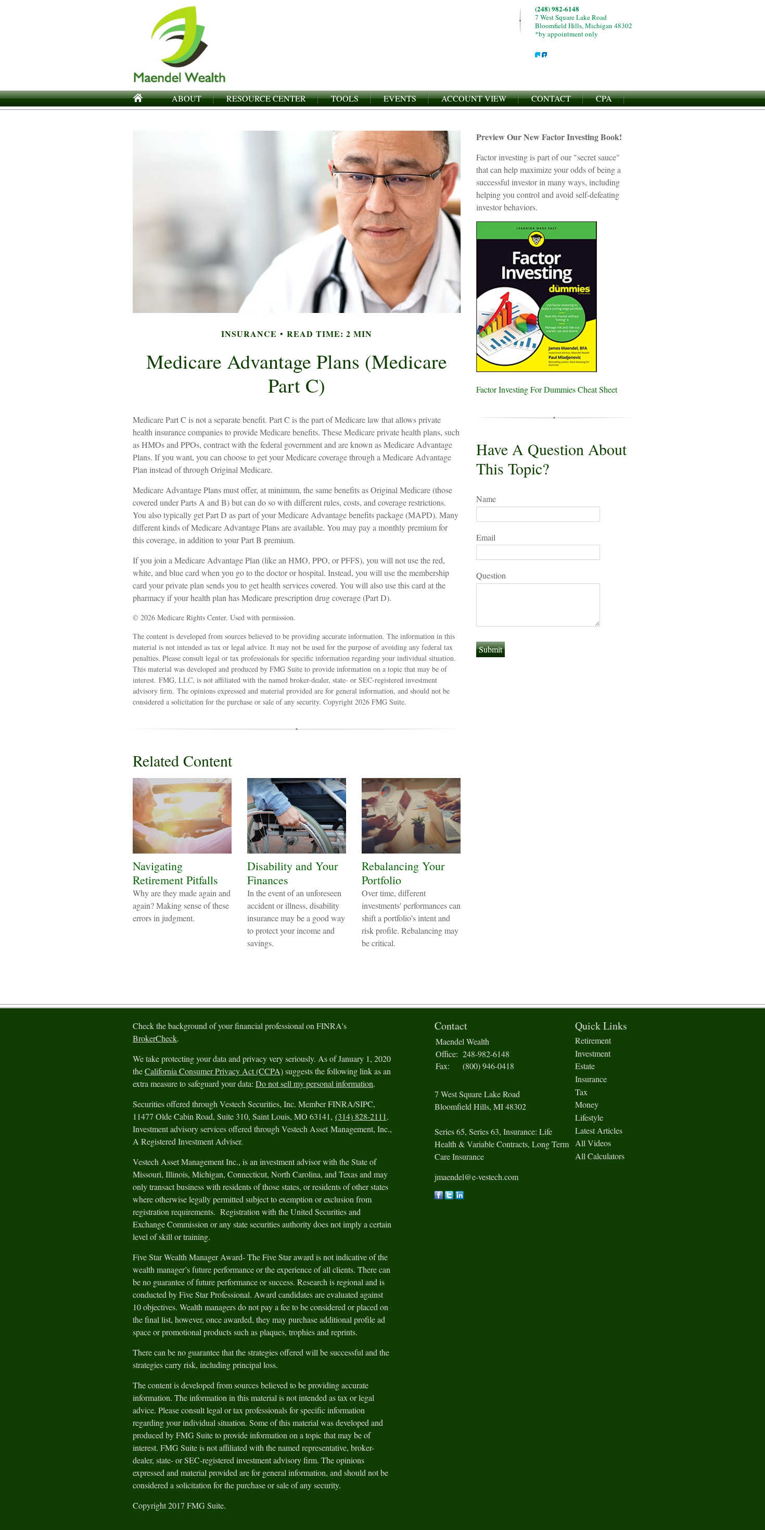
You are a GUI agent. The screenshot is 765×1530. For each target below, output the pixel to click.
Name (486, 498)
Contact (551, 98)
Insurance (591, 1078)
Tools (345, 98)
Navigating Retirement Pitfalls (175, 872)
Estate (585, 1065)
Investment (592, 1053)
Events (400, 98)
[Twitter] (449, 1195)
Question (491, 575)
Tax (581, 1091)
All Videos (593, 1142)
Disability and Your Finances (292, 872)
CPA (604, 98)
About (186, 98)
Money (586, 1104)
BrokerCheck (155, 1038)
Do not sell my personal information (314, 1083)
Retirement (593, 1040)
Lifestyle (589, 1117)
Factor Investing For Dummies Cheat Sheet (546, 389)
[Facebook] (439, 1195)
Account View (473, 98)
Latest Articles (598, 1130)
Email (485, 537)
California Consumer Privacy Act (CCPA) (214, 1070)
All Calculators (599, 1155)
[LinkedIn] (459, 1195)
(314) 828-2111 (361, 1116)
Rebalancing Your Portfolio (403, 872)
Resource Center (266, 98)
